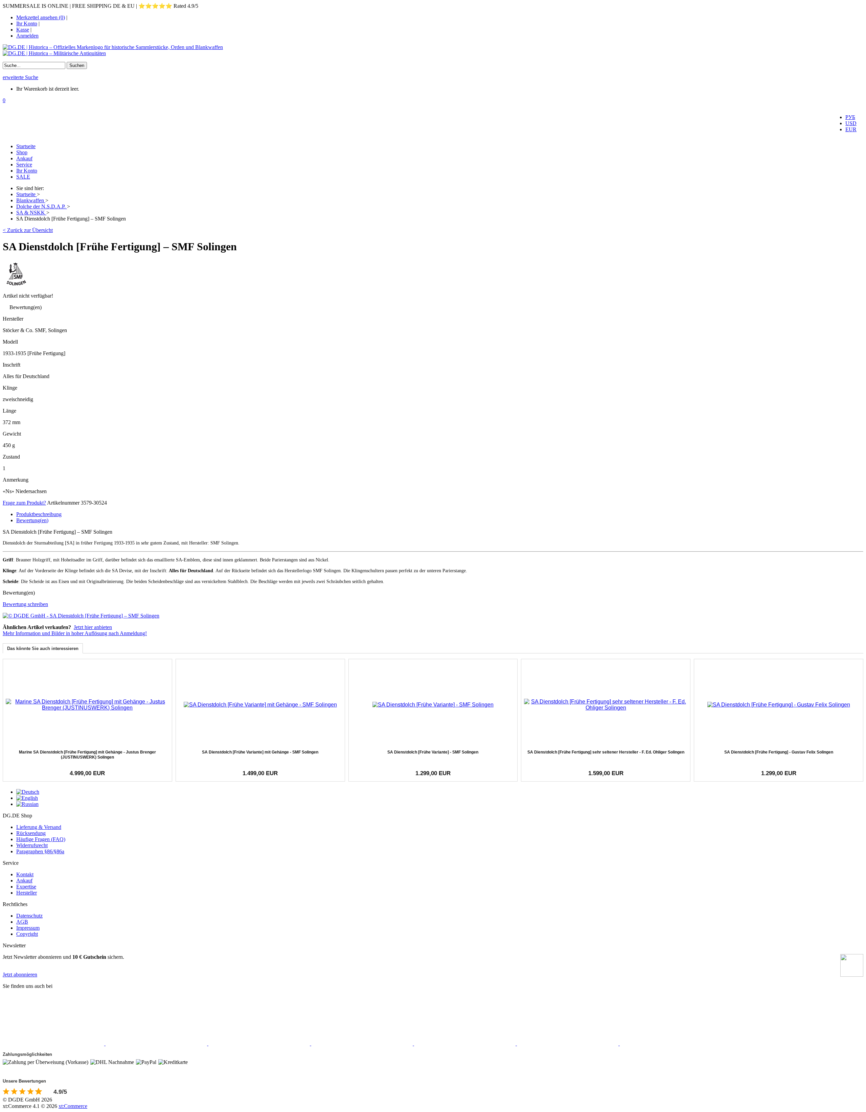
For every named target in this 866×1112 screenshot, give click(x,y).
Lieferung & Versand (38, 827)
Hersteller (26, 893)
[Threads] (362, 1043)
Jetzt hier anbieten (93, 627)
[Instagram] (259, 1043)
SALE (23, 177)
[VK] (465, 1043)
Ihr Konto (26, 23)
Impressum (28, 928)
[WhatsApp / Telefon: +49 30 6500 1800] (670, 1043)
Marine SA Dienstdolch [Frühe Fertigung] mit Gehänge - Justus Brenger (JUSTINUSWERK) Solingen (87, 754)
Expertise (26, 886)
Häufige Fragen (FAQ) (40, 839)
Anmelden (27, 36)
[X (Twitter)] (157, 1043)
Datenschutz (29, 916)
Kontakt (24, 874)
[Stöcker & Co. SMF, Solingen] (16, 285)
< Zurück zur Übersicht (28, 230)
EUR (851, 129)
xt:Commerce (73, 1106)
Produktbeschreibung (39, 514)
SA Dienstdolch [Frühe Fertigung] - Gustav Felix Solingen (778, 752)
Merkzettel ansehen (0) (40, 17)
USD (851, 123)
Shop (21, 152)
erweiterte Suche (20, 77)
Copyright (27, 934)
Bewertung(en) (32, 520)
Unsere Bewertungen (24, 1081)
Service (24, 164)
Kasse (22, 29)
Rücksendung (31, 833)
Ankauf (24, 158)
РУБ (850, 117)
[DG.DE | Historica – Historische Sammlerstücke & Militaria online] (433, 50)
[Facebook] (54, 1043)
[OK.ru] (568, 1043)
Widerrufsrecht (32, 845)
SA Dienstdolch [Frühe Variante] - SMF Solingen (432, 752)
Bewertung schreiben (25, 604)
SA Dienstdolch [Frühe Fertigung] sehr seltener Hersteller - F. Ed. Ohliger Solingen (605, 752)
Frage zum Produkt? (24, 503)
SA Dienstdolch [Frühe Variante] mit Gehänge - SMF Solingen (260, 752)
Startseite (26, 146)
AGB (22, 922)
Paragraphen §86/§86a (40, 851)
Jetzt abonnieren (20, 974)
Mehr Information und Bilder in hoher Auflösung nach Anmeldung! (75, 633)
